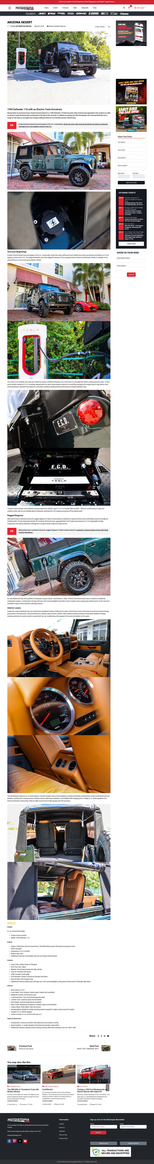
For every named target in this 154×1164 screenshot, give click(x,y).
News (47, 8)
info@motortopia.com (14, 1135)
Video (75, 8)
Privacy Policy (63, 1138)
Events (55, 8)
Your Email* (121, 150)
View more (131, 244)
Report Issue (103, 1143)
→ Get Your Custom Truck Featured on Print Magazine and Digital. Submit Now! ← (34, 2)
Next (107, 1087)
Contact (61, 1124)
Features (65, 8)
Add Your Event (131, 182)
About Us (62, 1127)
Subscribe (85, 8)
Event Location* (122, 165)
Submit (131, 274)
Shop (95, 8)
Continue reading (12, 1101)
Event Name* (122, 158)
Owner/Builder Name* (123, 258)
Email (121, 1124)
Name (92, 1124)
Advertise (62, 1131)
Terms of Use (63, 1135)
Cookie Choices (133, 1143)
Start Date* (121, 173)
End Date (135, 173)
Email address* (121, 266)
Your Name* (121, 142)
